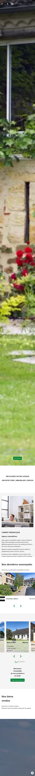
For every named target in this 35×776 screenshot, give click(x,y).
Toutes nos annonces (17, 680)
